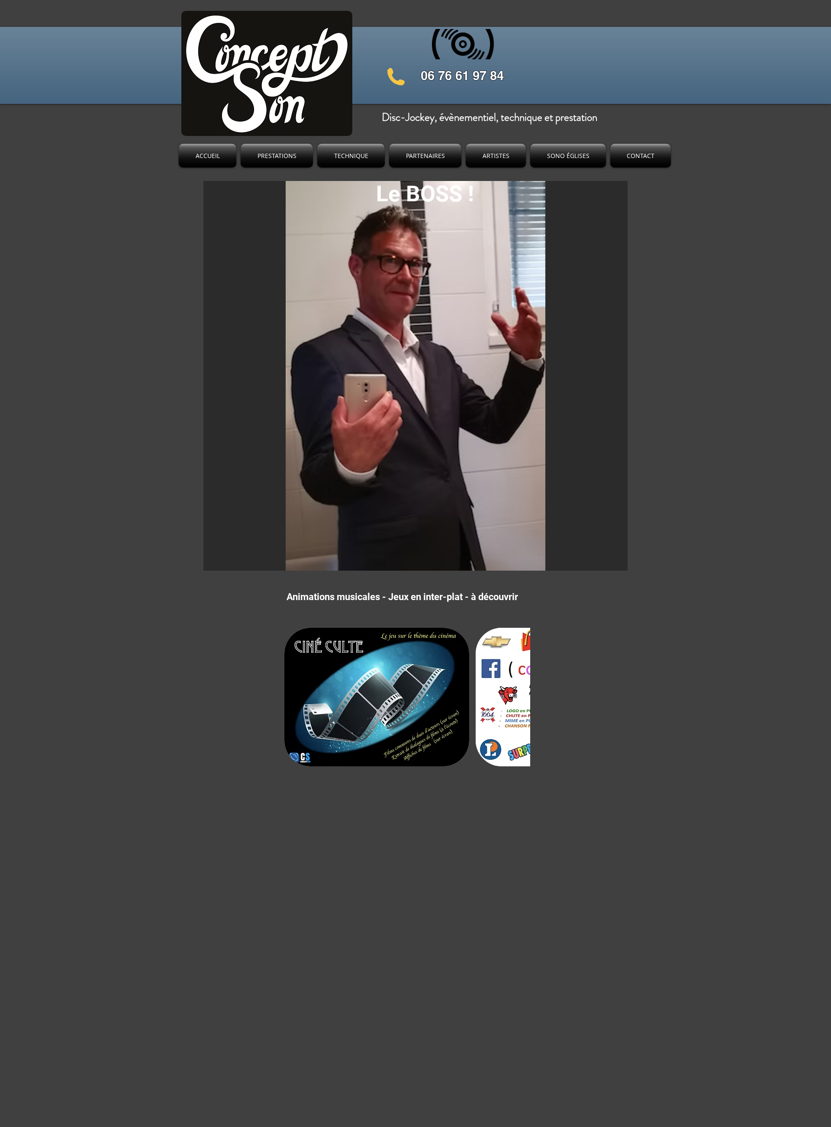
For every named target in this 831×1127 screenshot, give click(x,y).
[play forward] (519, 697)
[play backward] (295, 697)
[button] (376, 697)
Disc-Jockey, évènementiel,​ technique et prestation (489, 117)
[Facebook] (555, 62)
